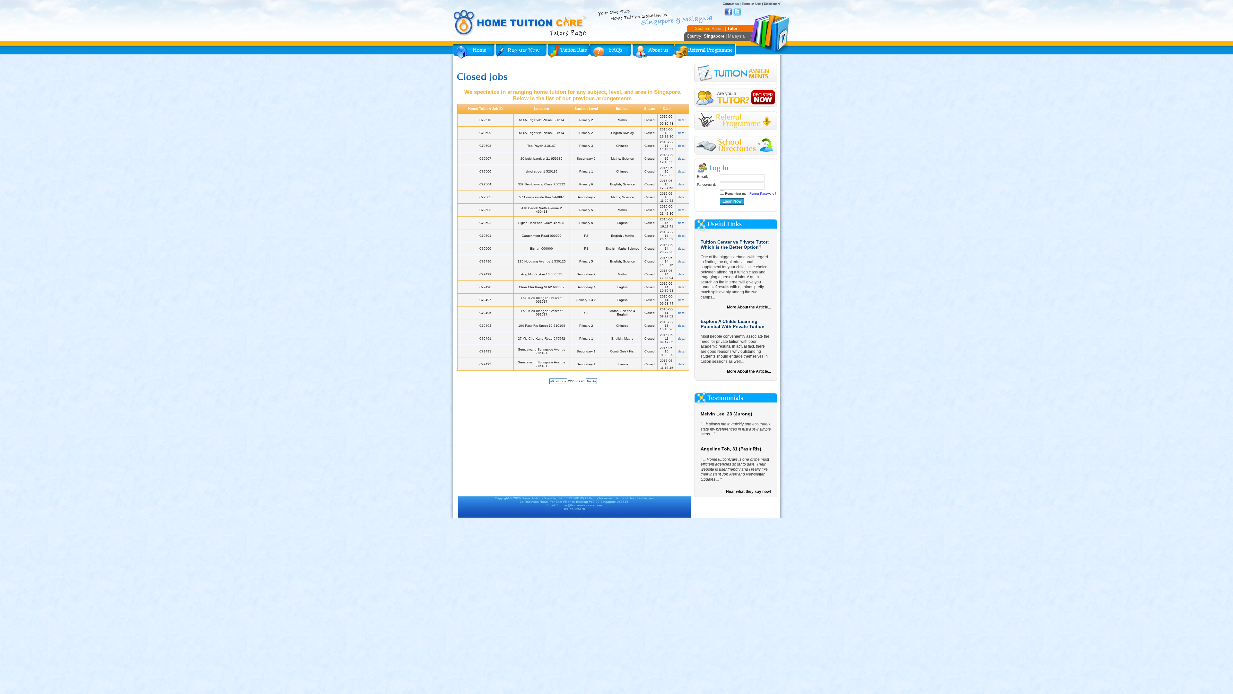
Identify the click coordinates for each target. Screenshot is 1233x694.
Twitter (737, 12)
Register (735, 97)
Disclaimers (772, 3)
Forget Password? (762, 193)
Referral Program (705, 51)
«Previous (558, 381)
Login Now (731, 201)
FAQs (611, 51)
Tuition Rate (568, 51)
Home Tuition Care (535, 498)
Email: (702, 176)
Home (474, 51)
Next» (591, 381)
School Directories (735, 145)
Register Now (521, 51)
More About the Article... (749, 307)
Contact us (731, 3)
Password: (706, 184)
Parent (718, 28)
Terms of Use (751, 3)
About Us (653, 51)
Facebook (728, 12)
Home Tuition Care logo (520, 23)
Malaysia (736, 36)
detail (682, 120)
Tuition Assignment (735, 74)
